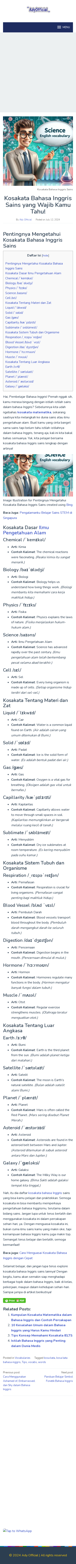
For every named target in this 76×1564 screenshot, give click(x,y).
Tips (24, 1362)
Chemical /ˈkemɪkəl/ (19, 278)
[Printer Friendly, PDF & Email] (14, 1300)
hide (45, 255)
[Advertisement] (38, 72)
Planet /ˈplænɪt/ (16, 377)
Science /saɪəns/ (16, 293)
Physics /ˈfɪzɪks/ (16, 288)
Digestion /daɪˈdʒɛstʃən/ (21, 347)
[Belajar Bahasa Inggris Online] (38, 9)
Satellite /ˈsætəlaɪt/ (19, 372)
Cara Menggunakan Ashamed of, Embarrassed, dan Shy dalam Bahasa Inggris (19, 1381)
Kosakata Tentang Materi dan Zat (28, 303)
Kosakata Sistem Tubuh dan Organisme (32, 332)
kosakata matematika (34, 412)
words (42, 1362)
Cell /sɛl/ (11, 298)
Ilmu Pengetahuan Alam (26, 530)
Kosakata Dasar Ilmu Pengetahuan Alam (33, 273)
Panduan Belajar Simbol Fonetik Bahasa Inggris (58, 1377)
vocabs (32, 1362)
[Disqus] (38, 1450)
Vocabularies (22, 1358)
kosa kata (49, 1358)
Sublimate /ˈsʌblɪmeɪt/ (21, 327)
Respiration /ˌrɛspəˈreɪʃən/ (23, 337)
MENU (66, 27)
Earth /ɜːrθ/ (12, 367)
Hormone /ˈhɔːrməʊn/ (20, 352)
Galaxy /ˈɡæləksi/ (17, 386)
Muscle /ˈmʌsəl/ (16, 357)
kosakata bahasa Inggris (45, 1193)
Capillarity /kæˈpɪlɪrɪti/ (20, 322)
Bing (69, 505)
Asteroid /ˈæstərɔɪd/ (19, 382)
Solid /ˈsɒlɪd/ (14, 313)
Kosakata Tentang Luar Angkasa (27, 362)
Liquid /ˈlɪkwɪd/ (15, 308)
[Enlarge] (68, 459)
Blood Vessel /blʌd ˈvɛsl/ (22, 342)
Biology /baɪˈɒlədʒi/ (19, 283)
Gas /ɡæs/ (12, 318)
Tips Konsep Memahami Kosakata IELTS (42, 1335)
